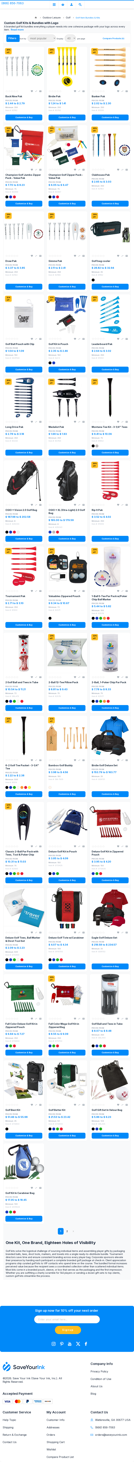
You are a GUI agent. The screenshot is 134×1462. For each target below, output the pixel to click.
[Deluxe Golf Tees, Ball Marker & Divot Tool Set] (23, 908)
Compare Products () (113, 38)
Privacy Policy (99, 1371)
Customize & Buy (24, 117)
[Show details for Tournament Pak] (23, 566)
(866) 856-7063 (105, 1427)
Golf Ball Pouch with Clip (19, 344)
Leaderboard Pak (102, 344)
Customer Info (56, 1420)
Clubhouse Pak (101, 174)
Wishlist (51, 1449)
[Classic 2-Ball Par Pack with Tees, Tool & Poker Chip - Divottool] (23, 822)
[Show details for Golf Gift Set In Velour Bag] (110, 1080)
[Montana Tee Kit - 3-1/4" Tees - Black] (110, 397)
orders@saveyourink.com (111, 1434)
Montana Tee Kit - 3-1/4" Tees (109, 427)
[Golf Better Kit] (67, 1080)
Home (35, 17)
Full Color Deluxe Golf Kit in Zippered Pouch (21, 1025)
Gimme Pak (55, 261)
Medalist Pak (56, 427)
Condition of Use (101, 1379)
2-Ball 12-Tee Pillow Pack (63, 682)
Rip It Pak (97, 510)
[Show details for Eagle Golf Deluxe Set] (110, 908)
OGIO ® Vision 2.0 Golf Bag (21, 510)
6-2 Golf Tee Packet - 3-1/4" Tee (22, 767)
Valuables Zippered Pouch (64, 596)
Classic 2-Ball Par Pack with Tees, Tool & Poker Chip (21, 853)
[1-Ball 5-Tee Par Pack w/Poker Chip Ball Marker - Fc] (110, 566)
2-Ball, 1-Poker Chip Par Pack (109, 682)
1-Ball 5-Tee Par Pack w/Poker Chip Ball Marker (109, 598)
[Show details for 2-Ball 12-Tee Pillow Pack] (67, 652)
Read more (17, 29)
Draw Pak (11, 261)
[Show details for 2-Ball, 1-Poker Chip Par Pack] (110, 652)
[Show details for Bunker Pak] (110, 67)
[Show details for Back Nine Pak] (23, 67)
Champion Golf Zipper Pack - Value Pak (66, 176)
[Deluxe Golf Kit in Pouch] (67, 822)
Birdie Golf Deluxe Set (104, 765)
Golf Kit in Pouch (58, 344)
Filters (12, 38)
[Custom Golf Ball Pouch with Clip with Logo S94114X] (23, 314)
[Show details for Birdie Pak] (67, 67)
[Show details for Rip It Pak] (110, 480)
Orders (51, 1434)
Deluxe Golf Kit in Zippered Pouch (107, 853)
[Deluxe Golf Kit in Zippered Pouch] (110, 822)
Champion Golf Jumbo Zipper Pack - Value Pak (23, 176)
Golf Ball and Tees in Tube (107, 1023)
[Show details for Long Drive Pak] (23, 397)
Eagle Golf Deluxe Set (104, 937)
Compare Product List (60, 1457)
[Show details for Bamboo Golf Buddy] (67, 735)
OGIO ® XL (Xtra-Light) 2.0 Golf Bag (67, 511)
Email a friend (40, 91)
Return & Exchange (15, 1434)
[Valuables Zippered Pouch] (67, 566)
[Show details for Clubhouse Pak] (110, 145)
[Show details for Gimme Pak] (67, 231)
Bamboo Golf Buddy (61, 765)
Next (73, 1231)
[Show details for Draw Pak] (23, 231)
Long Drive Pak (14, 427)
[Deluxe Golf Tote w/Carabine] (67, 908)
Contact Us (10, 1442)
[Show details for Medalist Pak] (67, 397)
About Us (96, 1386)
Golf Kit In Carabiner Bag (19, 1193)
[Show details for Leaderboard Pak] (110, 314)
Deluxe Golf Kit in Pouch (63, 851)
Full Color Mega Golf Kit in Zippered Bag (64, 1025)
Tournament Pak (15, 596)
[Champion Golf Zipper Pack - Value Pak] (67, 145)
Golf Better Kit (57, 1110)
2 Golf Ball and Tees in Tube (21, 682)
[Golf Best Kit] (23, 1080)
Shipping (8, 1427)
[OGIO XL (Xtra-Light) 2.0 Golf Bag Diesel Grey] (67, 480)
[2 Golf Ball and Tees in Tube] (23, 652)
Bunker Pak (98, 96)
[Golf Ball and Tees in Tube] (110, 994)
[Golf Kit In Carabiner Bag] (23, 1163)
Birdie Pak (54, 96)
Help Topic (9, 1420)
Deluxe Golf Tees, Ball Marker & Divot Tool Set (22, 939)
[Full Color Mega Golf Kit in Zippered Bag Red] (67, 994)
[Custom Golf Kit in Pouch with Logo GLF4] (67, 314)
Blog (93, 1393)
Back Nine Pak (13, 96)
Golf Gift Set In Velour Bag (107, 1110)
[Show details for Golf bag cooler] (110, 231)
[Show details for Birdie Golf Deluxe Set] (110, 735)
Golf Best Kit (12, 1110)
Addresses (53, 1427)
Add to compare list (36, 91)
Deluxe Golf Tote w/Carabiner (66, 937)
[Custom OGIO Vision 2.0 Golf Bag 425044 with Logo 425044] (23, 480)
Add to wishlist (32, 91)
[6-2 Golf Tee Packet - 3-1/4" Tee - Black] (23, 735)
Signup (68, 1329)
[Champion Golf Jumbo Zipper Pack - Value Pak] (23, 145)
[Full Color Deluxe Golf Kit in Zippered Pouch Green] (23, 994)
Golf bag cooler (101, 261)
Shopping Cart (56, 1442)
